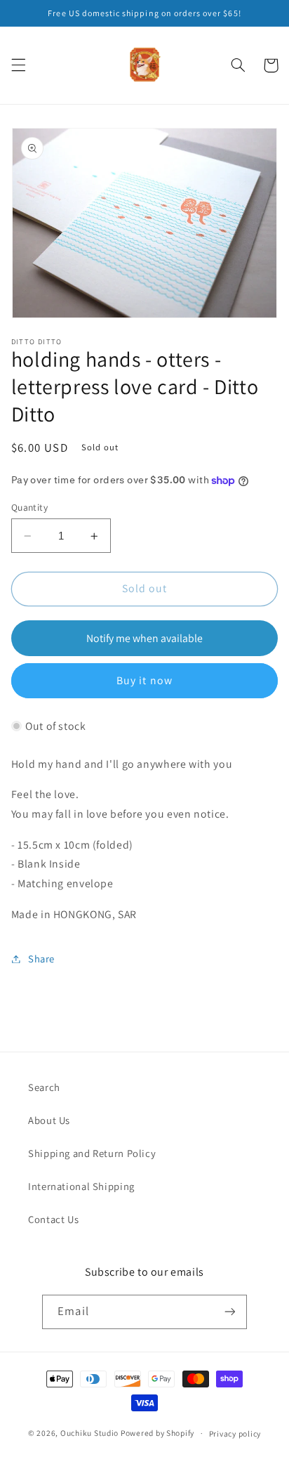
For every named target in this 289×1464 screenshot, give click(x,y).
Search (44, 1087)
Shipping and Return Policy (92, 1153)
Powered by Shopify (157, 1432)
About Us (49, 1120)
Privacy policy (235, 1433)
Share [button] (41, 958)
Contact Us (53, 1219)
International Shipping (81, 1186)
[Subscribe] (229, 1312)
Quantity (29, 507)
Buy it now (144, 680)
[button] (18, 65)
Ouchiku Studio (89, 1432)
